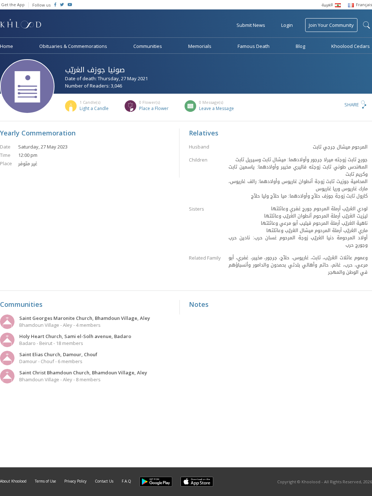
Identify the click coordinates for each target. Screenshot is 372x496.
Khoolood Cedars (350, 46)
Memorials (199, 46)
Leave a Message (216, 108)
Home (6, 46)
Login (287, 25)
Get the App (13, 4)
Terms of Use (45, 481)
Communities (147, 46)
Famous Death (254, 46)
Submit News (250, 25)
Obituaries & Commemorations (73, 46)
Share (351, 104)
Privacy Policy (75, 481)
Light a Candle (94, 108)
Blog (300, 46)
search (366, 25)
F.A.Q (126, 481)
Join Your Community (331, 25)
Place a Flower (154, 108)
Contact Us (104, 481)
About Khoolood (13, 481)
